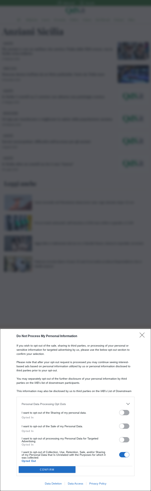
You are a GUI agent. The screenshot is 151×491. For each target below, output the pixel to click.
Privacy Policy (97, 483)
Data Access (75, 483)
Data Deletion (53, 483)
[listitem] (75, 404)
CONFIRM (47, 469)
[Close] (143, 336)
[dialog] (75, 410)
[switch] (124, 412)
